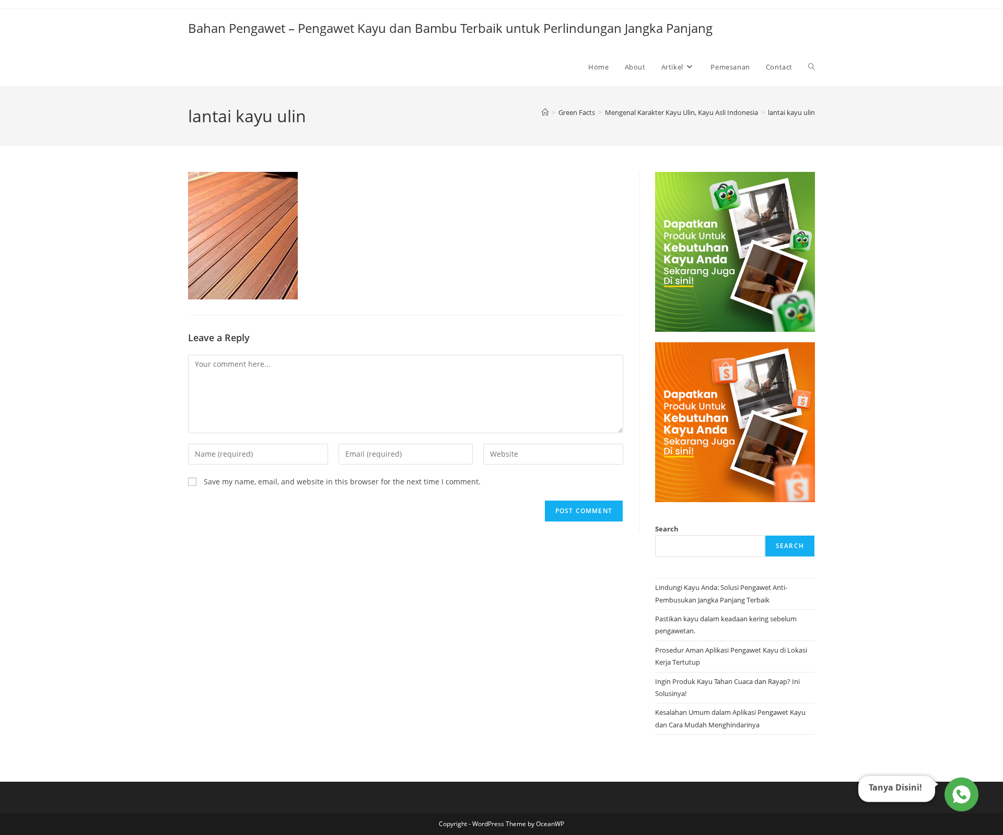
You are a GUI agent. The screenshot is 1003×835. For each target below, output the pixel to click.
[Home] (545, 112)
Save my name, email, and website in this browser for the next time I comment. (342, 481)
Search (667, 529)
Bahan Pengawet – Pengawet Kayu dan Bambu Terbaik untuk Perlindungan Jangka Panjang (450, 28)
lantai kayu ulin (791, 112)
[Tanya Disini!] (960, 796)
